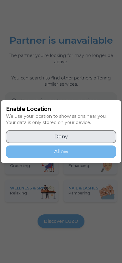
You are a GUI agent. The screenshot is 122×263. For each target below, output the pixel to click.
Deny (61, 136)
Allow (61, 151)
